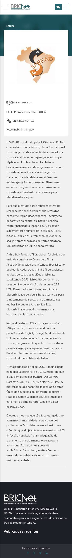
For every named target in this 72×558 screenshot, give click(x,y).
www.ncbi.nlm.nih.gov (20, 130)
